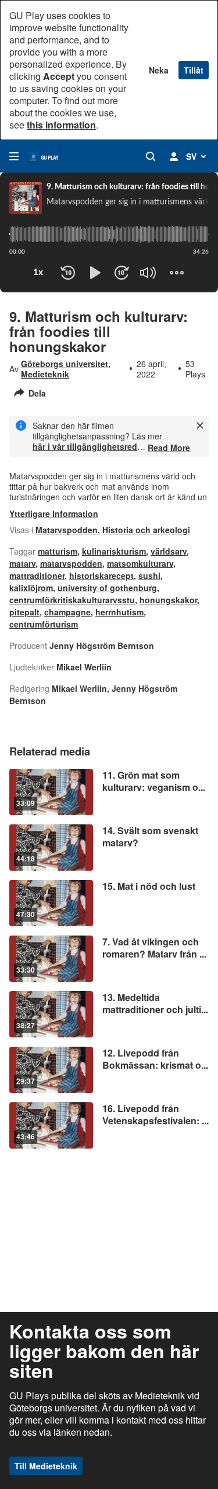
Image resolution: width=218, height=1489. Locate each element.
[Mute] (148, 272)
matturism (57, 551)
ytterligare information (53, 513)
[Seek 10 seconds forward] (121, 272)
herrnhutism (119, 612)
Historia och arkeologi (146, 530)
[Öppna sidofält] (14, 156)
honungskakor (168, 600)
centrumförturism (43, 624)
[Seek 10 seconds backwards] (68, 272)
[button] (139, 282)
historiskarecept (101, 575)
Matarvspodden (66, 530)
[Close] (200, 425)
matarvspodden (71, 563)
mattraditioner (37, 575)
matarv (22, 563)
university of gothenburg (107, 587)
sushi (149, 575)
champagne (67, 612)
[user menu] (174, 156)
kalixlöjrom (31, 587)
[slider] (109, 234)
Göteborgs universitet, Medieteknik (65, 368)
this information (61, 124)
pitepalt (24, 612)
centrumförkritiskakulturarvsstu (72, 600)
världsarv (169, 551)
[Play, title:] (94, 272)
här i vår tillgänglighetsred (85, 446)
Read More (169, 447)
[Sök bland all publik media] (150, 156)
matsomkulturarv (140, 563)
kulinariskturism (114, 551)
